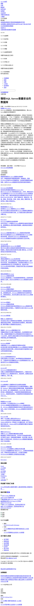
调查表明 (12, 176)
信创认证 (14, 24)
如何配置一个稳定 (12, 403)
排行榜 (10, 22)
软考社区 (3, 9)
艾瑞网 (7, 577)
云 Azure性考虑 (10, 259)
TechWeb (3, 577)
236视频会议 (10, 579)
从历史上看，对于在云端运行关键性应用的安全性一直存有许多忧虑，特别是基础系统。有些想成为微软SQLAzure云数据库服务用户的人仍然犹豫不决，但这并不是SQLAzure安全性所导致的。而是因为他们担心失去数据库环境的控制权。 (17, 264)
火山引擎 (5, 581)
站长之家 (11, 577)
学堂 (2, 5)
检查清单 (9, 221)
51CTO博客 (7, 528)
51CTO (6, 525)
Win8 (4, 431)
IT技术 (29, 24)
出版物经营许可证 (11, 569)
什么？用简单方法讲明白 (13, 384)
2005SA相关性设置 (13, 448)
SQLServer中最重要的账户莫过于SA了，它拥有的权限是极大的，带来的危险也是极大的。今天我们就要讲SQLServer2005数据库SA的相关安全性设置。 (17, 452)
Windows (8, 431)
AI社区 (6, 83)
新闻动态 (6, 541)
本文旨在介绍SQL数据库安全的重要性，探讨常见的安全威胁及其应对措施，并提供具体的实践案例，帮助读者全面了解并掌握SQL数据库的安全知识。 (16, 322)
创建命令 (9, 370)
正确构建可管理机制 (13, 345)
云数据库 (5, 274)
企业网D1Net (23, 579)
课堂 (9, 29)
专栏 (12, 29)
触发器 (10, 447)
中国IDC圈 (17, 579)
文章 (2, 29)
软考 (11, 24)
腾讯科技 (8, 576)
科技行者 (28, 576)
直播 (14, 29)
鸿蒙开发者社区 (5, 14)
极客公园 (4, 579)
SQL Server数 (4, 244)
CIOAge (10, 525)
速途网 (16, 577)
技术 (10, 401)
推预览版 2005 (11, 246)
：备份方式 (10, 330)
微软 (2, 207)
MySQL (6, 401)
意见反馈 (6, 545)
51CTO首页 (4, 1)
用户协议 (6, 548)
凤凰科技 (18, 576)
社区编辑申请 (4, 92)
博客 (2, 3)
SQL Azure (11, 274)
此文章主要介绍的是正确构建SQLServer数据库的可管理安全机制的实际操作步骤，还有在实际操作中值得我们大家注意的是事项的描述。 (17, 349)
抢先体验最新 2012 (12, 190)
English (6, 546)
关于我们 (6, 539)
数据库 (11, 167)
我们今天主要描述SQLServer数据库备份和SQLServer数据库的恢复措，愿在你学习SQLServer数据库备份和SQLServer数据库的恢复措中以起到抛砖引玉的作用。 (16, 236)
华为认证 (19, 24)
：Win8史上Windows (11, 418)
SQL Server (4, 167)
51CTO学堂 (7, 532)
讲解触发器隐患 (12, 433)
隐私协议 (6, 550)
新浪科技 (3, 576)
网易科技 (13, 576)
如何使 (12, 208)
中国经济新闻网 (22, 577)
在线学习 (3, 28)
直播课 (18, 22)
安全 (8, 167)
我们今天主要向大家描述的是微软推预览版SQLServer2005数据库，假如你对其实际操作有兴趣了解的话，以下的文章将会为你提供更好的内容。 (17, 249)
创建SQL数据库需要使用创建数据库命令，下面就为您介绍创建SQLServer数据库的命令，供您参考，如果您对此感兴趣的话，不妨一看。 (17, 373)
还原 (7, 276)
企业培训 (3, 13)
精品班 (2, 7)
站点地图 (6, 543)
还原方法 (8, 356)
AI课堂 (3, 16)
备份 (7, 289)
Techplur (17, 525)
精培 (11, 532)
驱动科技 (23, 576)
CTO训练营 (21, 532)
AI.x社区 (26, 528)
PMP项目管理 (4, 26)
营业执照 (3, 569)
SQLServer (3, 343)
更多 (8, 492)
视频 (5, 80)
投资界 (29, 579)
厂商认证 (24, 24)
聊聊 (6, 319)
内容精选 (6, 78)
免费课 (2, 11)
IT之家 (29, 577)
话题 (5, 82)
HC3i (13, 525)
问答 (7, 29)
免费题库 (10, 26)
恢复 (7, 304)
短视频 (14, 22)
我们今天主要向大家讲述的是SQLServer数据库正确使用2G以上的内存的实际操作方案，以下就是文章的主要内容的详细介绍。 (17, 212)
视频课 (2, 22)
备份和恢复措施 (15, 233)
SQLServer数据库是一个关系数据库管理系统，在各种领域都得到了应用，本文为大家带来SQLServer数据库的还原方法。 (17, 279)
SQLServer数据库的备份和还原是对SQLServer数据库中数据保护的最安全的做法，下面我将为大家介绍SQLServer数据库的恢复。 (17, 307)
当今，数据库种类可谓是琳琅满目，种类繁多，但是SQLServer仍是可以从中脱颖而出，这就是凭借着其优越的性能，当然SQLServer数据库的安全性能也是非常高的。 (17, 180)
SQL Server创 (4, 381)
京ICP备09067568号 (11, 558)
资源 (4, 29)
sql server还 (4, 368)
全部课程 (3, 24)
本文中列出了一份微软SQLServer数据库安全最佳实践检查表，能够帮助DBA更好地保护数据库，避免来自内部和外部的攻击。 (17, 225)
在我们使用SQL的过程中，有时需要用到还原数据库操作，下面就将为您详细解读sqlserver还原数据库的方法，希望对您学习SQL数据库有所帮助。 (17, 360)
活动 (5, 87)
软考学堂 (22, 22)
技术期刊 (6, 85)
